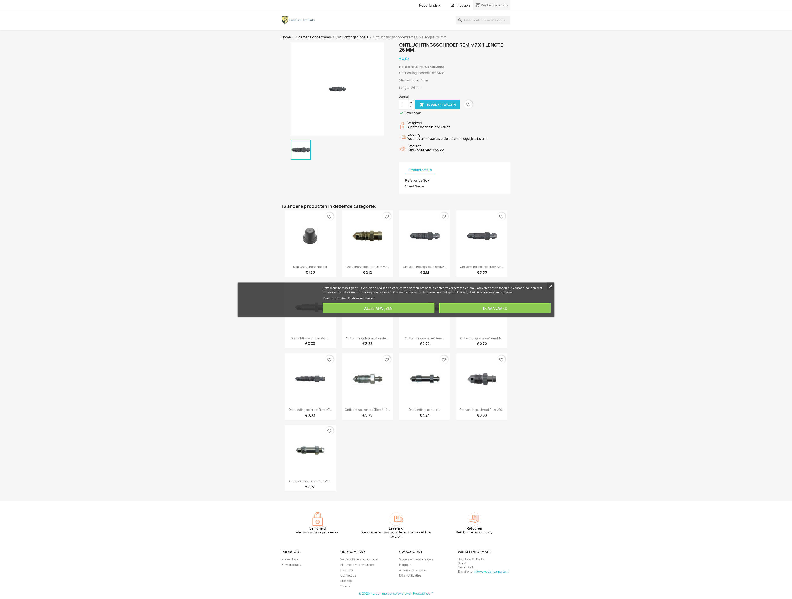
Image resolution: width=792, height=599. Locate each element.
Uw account (410, 552)
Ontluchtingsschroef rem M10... (367, 410)
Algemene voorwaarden (357, 565)
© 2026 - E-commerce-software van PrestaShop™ (396, 593)
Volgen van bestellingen (416, 559)
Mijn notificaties (410, 575)
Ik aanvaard (495, 308)
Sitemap (346, 581)
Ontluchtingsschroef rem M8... (482, 267)
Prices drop (290, 559)
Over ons (346, 570)
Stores (345, 586)
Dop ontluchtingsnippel (310, 267)
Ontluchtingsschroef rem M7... (367, 267)
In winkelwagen (437, 104)
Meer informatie (334, 298)
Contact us (348, 575)
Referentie (414, 180)
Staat (409, 186)
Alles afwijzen (378, 308)
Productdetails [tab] (420, 170)
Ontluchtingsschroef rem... (310, 338)
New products (292, 565)
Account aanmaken (412, 570)
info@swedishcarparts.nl (491, 571)
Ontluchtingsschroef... (425, 410)
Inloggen (405, 565)
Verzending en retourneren (360, 559)
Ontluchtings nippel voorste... (367, 338)
